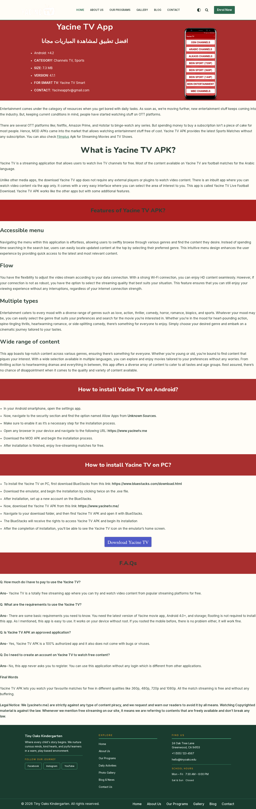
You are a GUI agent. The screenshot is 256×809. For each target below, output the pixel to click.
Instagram (51, 766)
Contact (173, 9)
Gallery (142, 9)
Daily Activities (107, 765)
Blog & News (107, 779)
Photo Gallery (107, 772)
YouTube (69, 766)
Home (80, 9)
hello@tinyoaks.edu (184, 759)
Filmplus (63, 137)
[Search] (206, 10)
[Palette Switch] (199, 10)
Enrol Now (224, 10)
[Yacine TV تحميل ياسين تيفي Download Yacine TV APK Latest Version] (38, 9)
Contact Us (105, 786)
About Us (96, 9)
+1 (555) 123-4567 (183, 753)
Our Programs (119, 9)
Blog (157, 9)
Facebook (33, 766)
